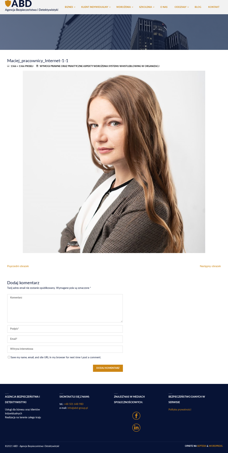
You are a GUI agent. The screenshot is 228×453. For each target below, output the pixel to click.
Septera (201, 446)
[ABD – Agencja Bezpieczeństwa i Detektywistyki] (31, 5)
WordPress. (216, 446)
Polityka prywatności (180, 409)
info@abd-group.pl (78, 408)
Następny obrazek (210, 266)
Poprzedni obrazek (18, 266)
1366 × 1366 (18, 66)
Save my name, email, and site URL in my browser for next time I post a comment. (56, 357)
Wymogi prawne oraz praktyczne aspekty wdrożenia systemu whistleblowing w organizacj (99, 66)
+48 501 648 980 (73, 404)
